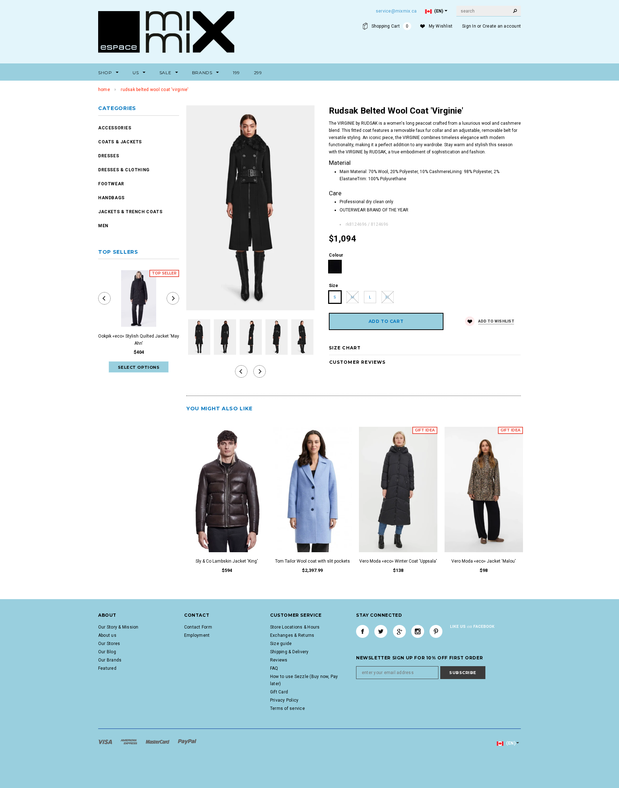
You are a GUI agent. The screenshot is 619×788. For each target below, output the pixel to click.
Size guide (281, 643)
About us (107, 635)
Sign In (469, 26)
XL (387, 297)
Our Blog (107, 651)
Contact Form (198, 627)
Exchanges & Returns (292, 635)
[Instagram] (417, 631)
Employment (197, 635)
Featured (107, 668)
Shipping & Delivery (289, 651)
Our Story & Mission (118, 627)
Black (335, 266)
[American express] (129, 741)
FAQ (274, 668)
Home (104, 89)
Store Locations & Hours (295, 627)
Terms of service (287, 708)
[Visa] (105, 741)
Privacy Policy (284, 700)
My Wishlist (441, 26)
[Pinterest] (436, 631)
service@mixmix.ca (396, 11)
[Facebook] (362, 631)
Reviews (279, 660)
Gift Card (279, 691)
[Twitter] (380, 631)
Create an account (502, 26)
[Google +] (399, 631)
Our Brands (109, 660)
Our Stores (109, 643)
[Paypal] (187, 741)
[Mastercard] (158, 741)
